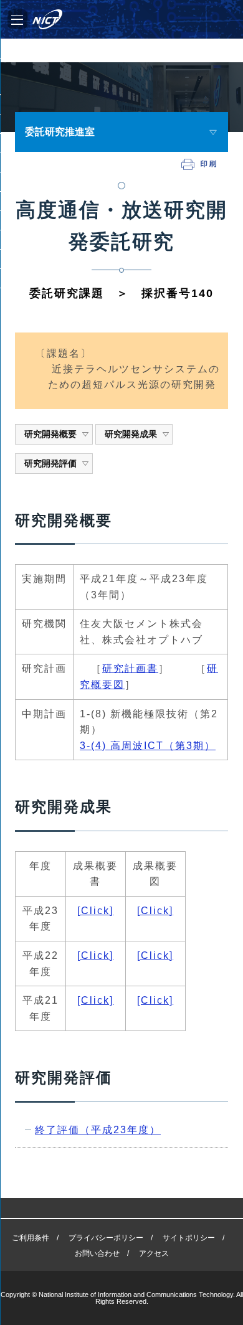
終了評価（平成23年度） (98, 1130)
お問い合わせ (97, 1253)
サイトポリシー (189, 1237)
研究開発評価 (50, 463)
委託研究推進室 (60, 131)
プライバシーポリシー (106, 1237)
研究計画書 (130, 668)
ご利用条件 (30, 1237)
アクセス (154, 1253)
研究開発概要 (50, 434)
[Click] (95, 910)
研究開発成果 (131, 434)
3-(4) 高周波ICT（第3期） (148, 745)
